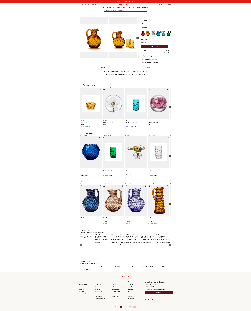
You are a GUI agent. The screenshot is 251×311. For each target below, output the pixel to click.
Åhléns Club (97, 289)
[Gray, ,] (153, 33)
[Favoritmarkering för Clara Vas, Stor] (145, 137)
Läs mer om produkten (109, 79)
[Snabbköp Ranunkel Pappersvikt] (149, 89)
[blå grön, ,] (163, 33)
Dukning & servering (97, 15)
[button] (87, 244)
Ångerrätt (80, 286)
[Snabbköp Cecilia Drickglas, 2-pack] (126, 89)
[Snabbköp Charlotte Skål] (81, 89)
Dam (103, 7)
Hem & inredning (117, 7)
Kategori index (115, 296)
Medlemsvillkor (98, 291)
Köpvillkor (97, 294)
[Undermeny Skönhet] (127, 7)
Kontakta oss (98, 284)
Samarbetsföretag (132, 294)
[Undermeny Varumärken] (148, 7)
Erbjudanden (81, 291)
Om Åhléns (130, 284)
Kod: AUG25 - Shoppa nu (129, 1)
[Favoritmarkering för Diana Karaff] (167, 186)
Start (81, 15)
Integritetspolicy (98, 296)
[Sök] (105, 10)
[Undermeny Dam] (105, 7)
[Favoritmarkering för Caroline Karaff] (169, 46)
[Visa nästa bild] (137, 38)
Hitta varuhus (98, 286)
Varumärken (145, 7)
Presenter (137, 7)
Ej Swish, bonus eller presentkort (150, 62)
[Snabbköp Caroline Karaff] (81, 186)
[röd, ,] (143, 33)
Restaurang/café (115, 289)
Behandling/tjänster (116, 291)
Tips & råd (130, 301)
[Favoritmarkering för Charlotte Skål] (100, 89)
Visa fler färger (144, 39)
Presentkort (114, 284)
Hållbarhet (130, 286)
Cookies (130, 296)
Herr (107, 7)
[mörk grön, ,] (168, 33)
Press (129, 291)
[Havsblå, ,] (158, 33)
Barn (110, 7)
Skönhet (125, 7)
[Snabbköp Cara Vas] (81, 137)
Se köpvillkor (167, 52)
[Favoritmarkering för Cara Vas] (100, 137)
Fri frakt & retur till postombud (150, 59)
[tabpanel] (125, 74)
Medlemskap (81, 294)
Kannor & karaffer (107, 15)
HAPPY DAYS (131, 7)
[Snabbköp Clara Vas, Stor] (126, 137)
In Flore (143, 18)
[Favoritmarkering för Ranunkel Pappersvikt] (167, 89)
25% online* (118, 1)
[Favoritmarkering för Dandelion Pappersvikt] (122, 89)
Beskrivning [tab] (102, 67)
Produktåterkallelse (99, 301)
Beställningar (81, 289)
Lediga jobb (130, 289)
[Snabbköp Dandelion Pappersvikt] (104, 89)
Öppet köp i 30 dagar (148, 56)
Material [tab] (148, 67)
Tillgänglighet (131, 298)
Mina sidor (114, 294)
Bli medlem (158, 292)
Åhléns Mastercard (116, 286)
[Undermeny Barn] (112, 7)
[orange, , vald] (148, 33)
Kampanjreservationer (100, 298)
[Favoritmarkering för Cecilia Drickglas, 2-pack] (145, 89)
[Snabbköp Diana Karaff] (149, 186)
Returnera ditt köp (82, 284)
